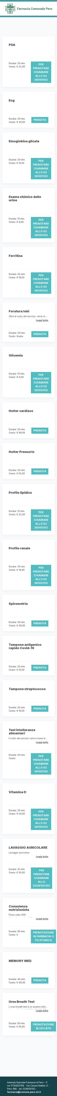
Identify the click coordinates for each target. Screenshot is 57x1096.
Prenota (39, 119)
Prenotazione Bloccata (43, 1026)
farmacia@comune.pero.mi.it (24, 1092)
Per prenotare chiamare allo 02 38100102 (41, 72)
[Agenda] (28, 8)
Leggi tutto (42, 320)
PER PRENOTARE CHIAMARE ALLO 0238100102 (41, 878)
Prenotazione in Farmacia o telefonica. (43, 936)
